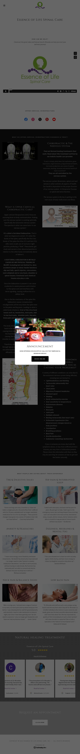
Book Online (40, 359)
